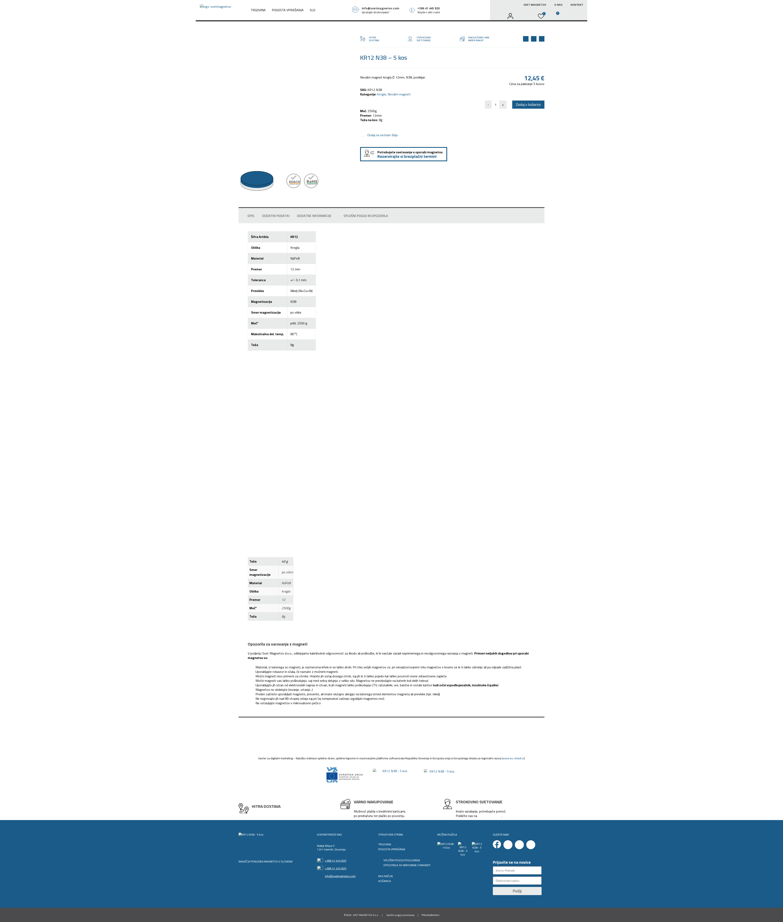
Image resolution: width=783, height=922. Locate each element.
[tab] (251, 215)
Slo (312, 10)
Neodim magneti (399, 94)
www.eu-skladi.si (513, 758)
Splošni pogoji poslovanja (401, 860)
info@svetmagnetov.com (340, 876)
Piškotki (425, 915)
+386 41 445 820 (335, 860)
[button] (526, 16)
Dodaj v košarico (528, 104)
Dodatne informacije (314, 216)
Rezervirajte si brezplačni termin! (407, 156)
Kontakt (577, 4)
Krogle (381, 94)
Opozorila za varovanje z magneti (406, 865)
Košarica (384, 881)
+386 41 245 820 (335, 868)
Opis (251, 216)
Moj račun (385, 876)
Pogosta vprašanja (288, 10)
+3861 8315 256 (490, 816)
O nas (558, 4)
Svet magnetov (534, 4)
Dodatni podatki (275, 216)
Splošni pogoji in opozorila (366, 216)
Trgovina (258, 10)
